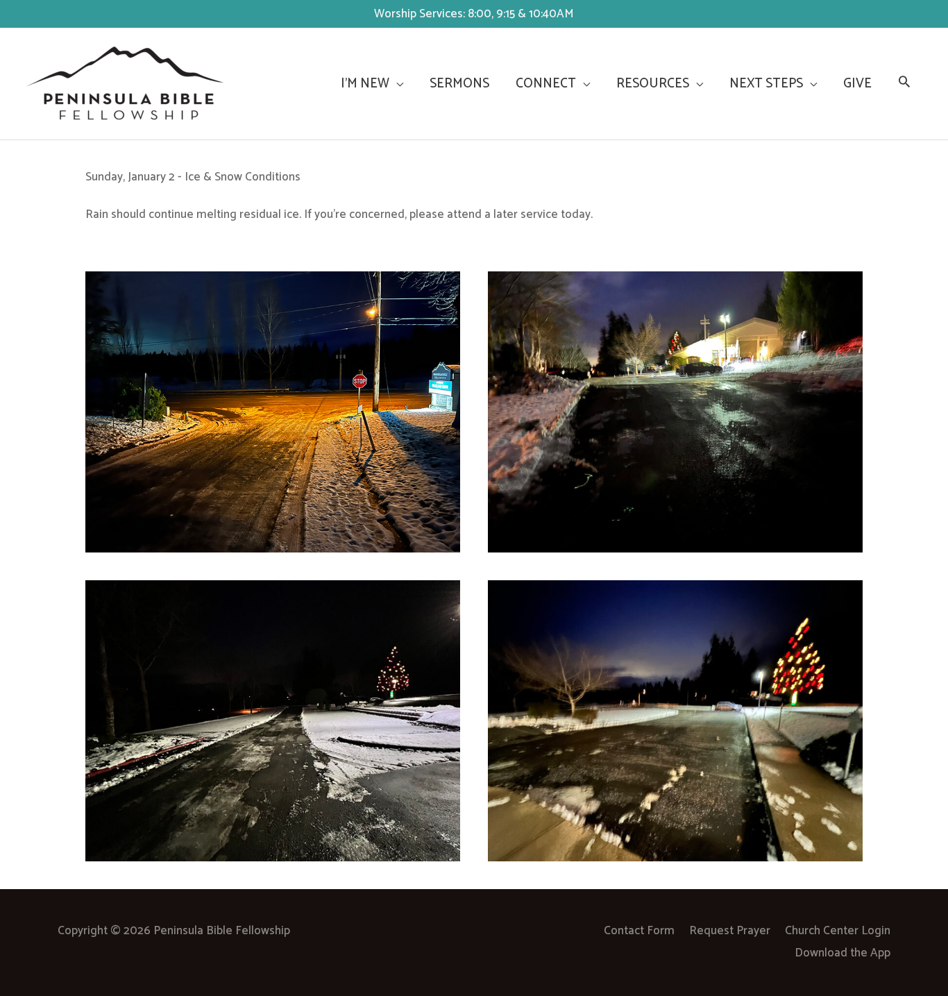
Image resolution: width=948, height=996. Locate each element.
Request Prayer (729, 930)
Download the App (842, 953)
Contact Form (639, 930)
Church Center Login (837, 930)
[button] (904, 83)
